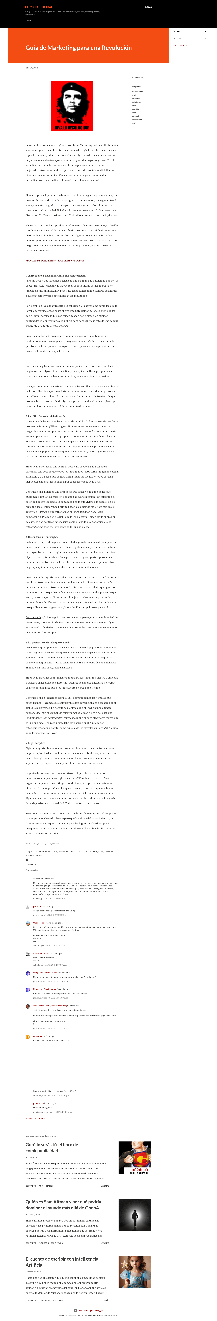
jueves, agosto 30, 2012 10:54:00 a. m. (50, 997)
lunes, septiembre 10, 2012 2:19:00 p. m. (51, 1095)
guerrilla (135, 109)
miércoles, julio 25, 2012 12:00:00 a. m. (51, 915)
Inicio (29, 21)
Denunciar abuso (181, 45)
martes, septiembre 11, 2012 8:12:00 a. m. (52, 1112)
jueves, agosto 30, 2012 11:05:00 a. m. (50, 1028)
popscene (38, 906)
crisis (134, 95)
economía (136, 98)
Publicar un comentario (37, 1118)
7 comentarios (46, 1186)
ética (134, 105)
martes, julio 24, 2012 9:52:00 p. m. (49, 898)
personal (135, 116)
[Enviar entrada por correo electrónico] (27, 860)
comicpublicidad (39, 7)
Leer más (105, 1186)
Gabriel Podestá (40, 922)
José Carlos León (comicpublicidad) (50, 1005)
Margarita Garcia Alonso (45, 972)
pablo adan (38, 1103)
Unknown (37, 1036)
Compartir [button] (137, 77)
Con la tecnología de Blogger (90, 1310)
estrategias (136, 102)
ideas (134, 112)
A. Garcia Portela (41, 953)
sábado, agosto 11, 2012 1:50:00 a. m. (50, 965)
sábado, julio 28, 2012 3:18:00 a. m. (49, 945)
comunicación (137, 91)
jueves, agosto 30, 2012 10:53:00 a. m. (50, 981)
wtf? (133, 123)
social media (137, 119)
